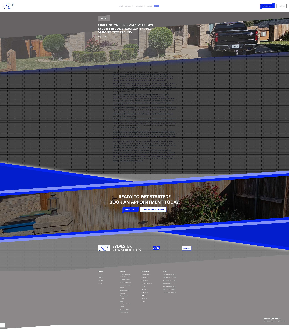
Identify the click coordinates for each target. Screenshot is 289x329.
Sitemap (100, 283)
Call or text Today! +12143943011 (153, 210)
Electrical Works (124, 296)
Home (100, 274)
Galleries (100, 277)
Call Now (281, 6)
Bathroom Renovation (125, 282)
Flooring (122, 287)
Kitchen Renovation (125, 279)
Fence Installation (124, 290)
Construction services (125, 277)
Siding (121, 301)
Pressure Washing (124, 309)
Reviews (100, 280)
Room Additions (124, 312)
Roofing (122, 298)
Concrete (122, 306)
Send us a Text (267, 6)
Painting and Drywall (125, 304)
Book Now (186, 248)
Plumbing (122, 293)
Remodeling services (125, 274)
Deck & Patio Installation (126, 285)
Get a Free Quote (130, 210)
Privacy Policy (282, 321)
